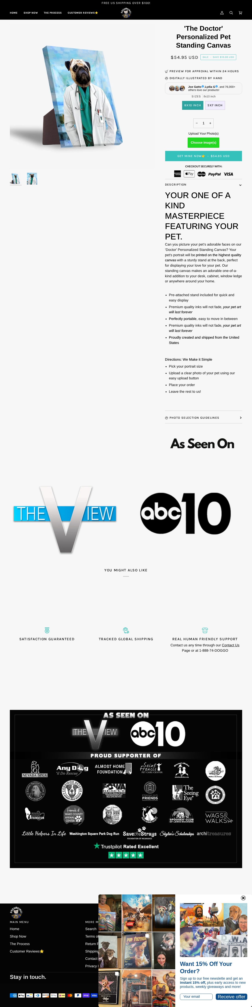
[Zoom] (17, 161)
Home (14, 929)
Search (90, 929)
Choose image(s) (203, 142)
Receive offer (231, 996)
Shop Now (18, 936)
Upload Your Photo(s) (203, 133)
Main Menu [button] (19, 922)
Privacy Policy (96, 966)
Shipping (92, 951)
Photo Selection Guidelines (195, 417)
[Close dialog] (243, 898)
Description (176, 184)
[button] (31, 12)
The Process (20, 944)
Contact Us (230, 645)
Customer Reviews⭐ (27, 951)
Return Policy (95, 944)
